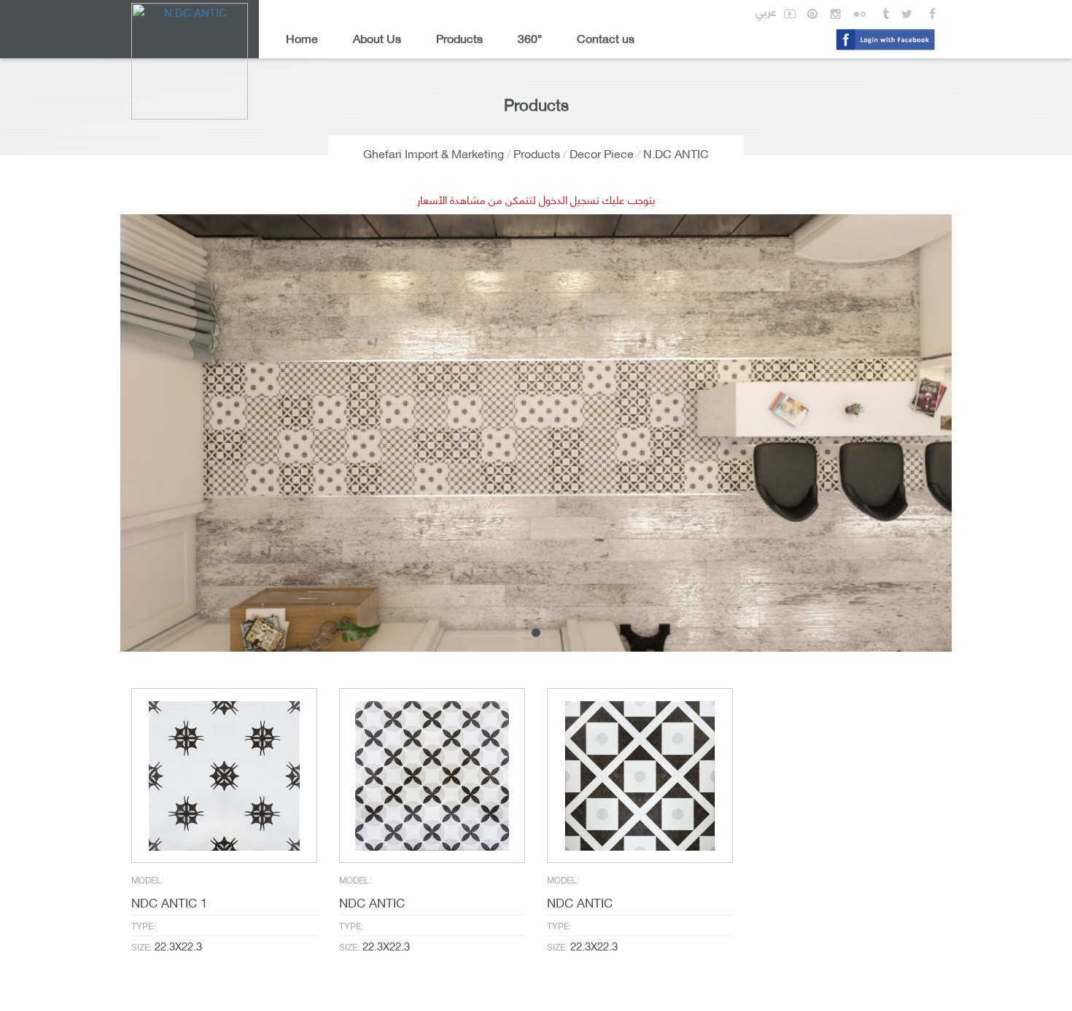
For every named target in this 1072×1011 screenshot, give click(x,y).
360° (530, 37)
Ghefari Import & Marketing (433, 152)
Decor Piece (602, 152)
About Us (377, 37)
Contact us (605, 37)
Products (459, 37)
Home (302, 37)
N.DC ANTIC (676, 152)
